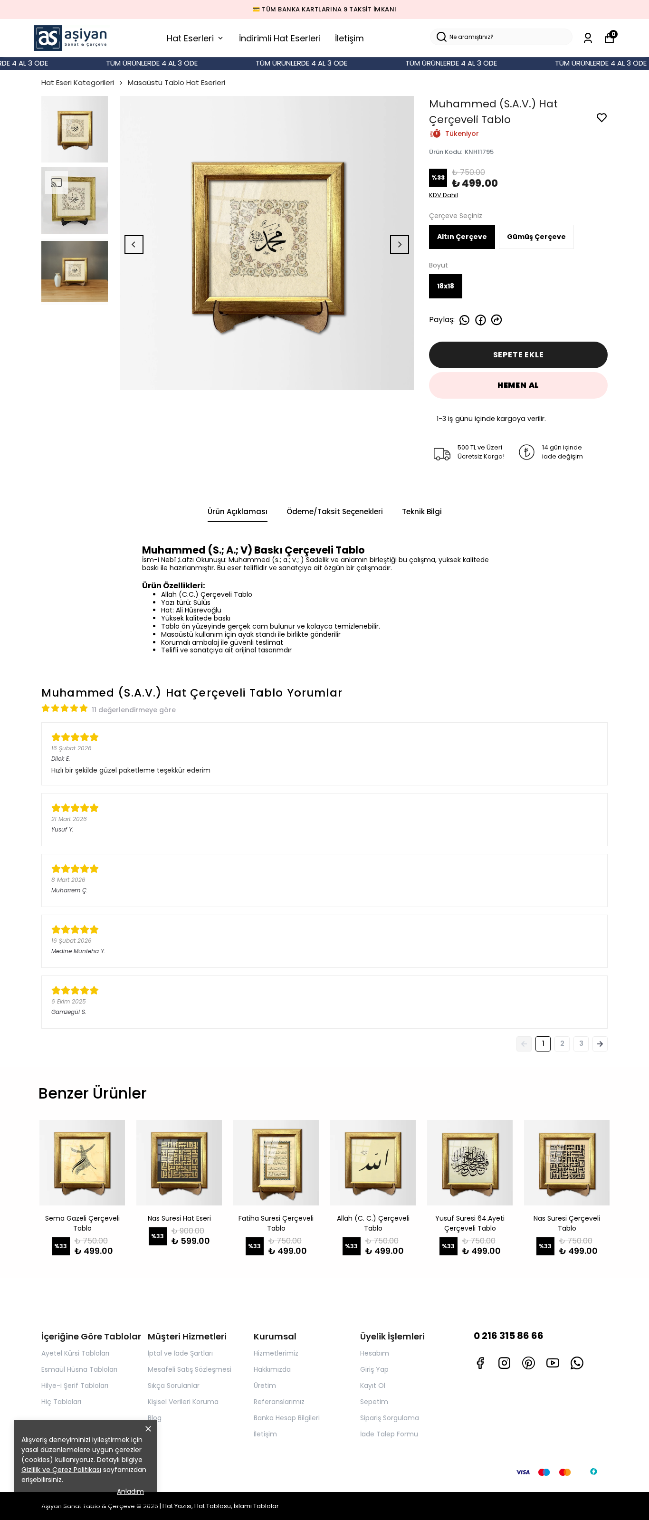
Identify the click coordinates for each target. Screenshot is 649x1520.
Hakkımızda (272, 1369)
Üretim (265, 1385)
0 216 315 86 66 (509, 1335)
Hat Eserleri (190, 38)
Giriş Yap (374, 1369)
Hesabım (374, 1353)
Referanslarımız (279, 1401)
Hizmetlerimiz (276, 1353)
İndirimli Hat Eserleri (280, 38)
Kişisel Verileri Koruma (183, 1401)
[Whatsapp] (577, 1363)
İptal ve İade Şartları (180, 1353)
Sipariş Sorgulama (389, 1418)
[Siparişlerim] (588, 38)
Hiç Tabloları (61, 1401)
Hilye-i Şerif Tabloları (74, 1385)
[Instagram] (504, 1363)
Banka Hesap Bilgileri (287, 1418)
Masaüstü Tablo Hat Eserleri (176, 82)
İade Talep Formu (389, 1434)
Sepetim (374, 1401)
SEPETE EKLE (518, 354)
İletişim (349, 38)
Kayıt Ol (372, 1385)
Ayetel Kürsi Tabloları (75, 1353)
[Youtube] (552, 1363)
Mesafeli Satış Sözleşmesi (189, 1369)
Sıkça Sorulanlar (174, 1385)
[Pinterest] (528, 1363)
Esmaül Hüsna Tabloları (79, 1369)
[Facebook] (480, 1363)
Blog (155, 1418)
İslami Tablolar (256, 1505)
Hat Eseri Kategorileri (77, 82)
